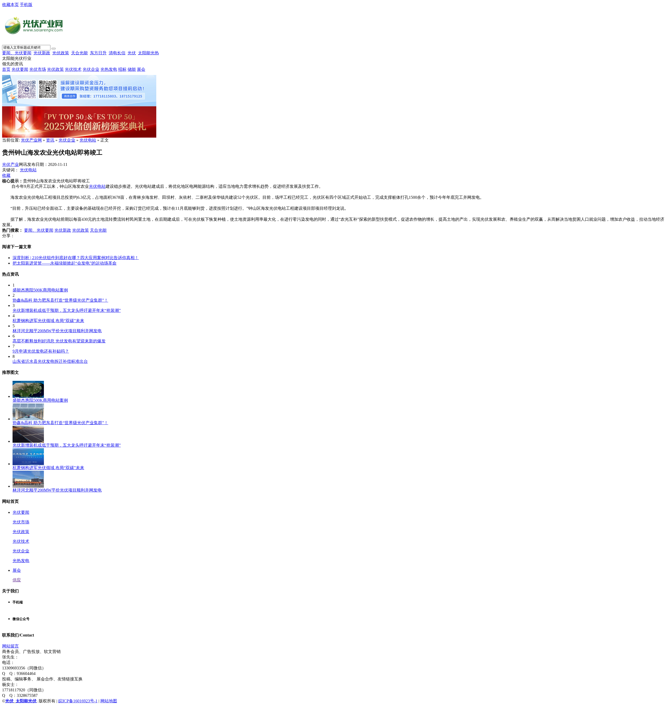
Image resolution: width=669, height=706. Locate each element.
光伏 (132, 53)
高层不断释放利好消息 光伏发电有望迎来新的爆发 (59, 341)
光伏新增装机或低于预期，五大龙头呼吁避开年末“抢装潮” (67, 310)
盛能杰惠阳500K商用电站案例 (40, 290)
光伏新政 (41, 53)
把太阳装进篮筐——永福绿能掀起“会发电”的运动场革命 (65, 263)
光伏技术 (73, 69)
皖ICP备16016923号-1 (77, 701)
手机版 (26, 4)
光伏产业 (10, 164)
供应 (17, 580)
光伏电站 (87, 140)
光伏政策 (60, 53)
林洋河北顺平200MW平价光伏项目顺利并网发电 (57, 331)
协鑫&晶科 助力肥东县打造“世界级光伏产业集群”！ (60, 300)
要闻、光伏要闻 (16, 53)
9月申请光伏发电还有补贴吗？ (41, 351)
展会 (141, 69)
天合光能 (79, 53)
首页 (6, 69)
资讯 (50, 140)
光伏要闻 (19, 69)
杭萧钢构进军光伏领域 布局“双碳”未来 (48, 320)
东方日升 (98, 53)
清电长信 (117, 53)
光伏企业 (91, 69)
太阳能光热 (148, 53)
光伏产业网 (31, 140)
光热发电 (108, 69)
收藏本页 (10, 4)
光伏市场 (37, 69)
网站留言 (10, 646)
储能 (132, 69)
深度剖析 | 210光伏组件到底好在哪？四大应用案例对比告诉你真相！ (76, 257)
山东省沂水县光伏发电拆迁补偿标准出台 (50, 361)
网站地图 (108, 701)
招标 (122, 69)
